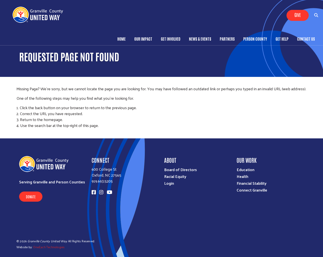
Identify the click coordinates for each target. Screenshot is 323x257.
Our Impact (143, 38)
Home (121, 38)
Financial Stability (252, 183)
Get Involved (170, 38)
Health (242, 176)
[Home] (39, 14)
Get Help (282, 38)
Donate (31, 196)
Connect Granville (252, 189)
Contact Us (306, 38)
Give (297, 15)
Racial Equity (175, 176)
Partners (227, 38)
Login (169, 183)
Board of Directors (180, 169)
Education (245, 169)
